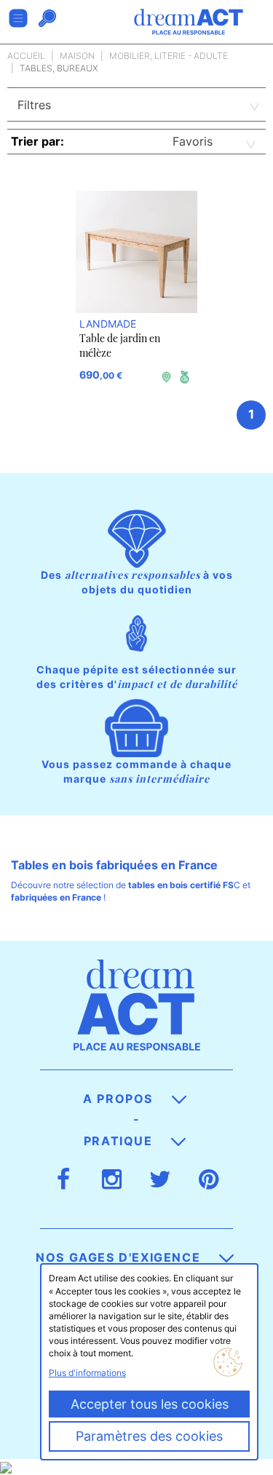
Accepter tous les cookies (150, 1404)
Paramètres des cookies (149, 1436)
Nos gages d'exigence (120, 1257)
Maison (77, 55)
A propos (120, 1098)
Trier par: (37, 141)
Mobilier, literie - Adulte (168, 55)
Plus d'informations (87, 1372)
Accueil (26, 55)
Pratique (120, 1141)
